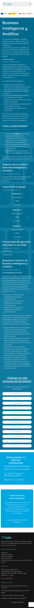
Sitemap (3, 562)
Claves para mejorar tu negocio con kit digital (13, 598)
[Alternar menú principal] (30, 4)
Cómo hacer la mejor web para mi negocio (12, 595)
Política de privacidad (7, 556)
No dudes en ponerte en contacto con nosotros (17, 521)
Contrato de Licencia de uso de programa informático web (17, 560)
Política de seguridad (6, 554)
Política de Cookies (6, 558)
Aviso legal (4, 552)
